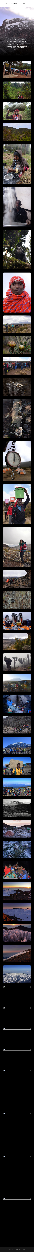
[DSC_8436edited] (17, 712)
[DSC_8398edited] (17, 691)
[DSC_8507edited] (17, 879)
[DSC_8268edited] (17, 120)
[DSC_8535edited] (17, 941)
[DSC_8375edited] (17, 312)
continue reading (19, 48)
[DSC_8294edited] (17, 226)
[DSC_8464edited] (17, 837)
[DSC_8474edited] (17, 816)
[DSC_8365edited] (17, 333)
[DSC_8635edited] (17, 1008)
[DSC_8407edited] (17, 567)
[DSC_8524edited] (17, 899)
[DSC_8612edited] (17, 438)
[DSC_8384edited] (17, 524)
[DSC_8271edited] (17, 99)
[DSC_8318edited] (17, 269)
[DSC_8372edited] (17, 481)
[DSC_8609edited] (17, 1114)
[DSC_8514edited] (17, 754)
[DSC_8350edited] (17, 608)
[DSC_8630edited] (17, 1157)
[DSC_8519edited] (17, 775)
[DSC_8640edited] (17, 1050)
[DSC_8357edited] (17, 395)
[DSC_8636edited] (17, 1071)
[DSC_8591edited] (17, 983)
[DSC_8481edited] (17, 858)
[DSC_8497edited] (17, 629)
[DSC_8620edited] (17, 1029)
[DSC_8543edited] (17, 920)
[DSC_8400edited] (17, 650)
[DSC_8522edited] (17, 962)
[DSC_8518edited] (17, 795)
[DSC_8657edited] (17, 1199)
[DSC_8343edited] (17, 140)
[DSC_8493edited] (17, 733)
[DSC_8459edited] (17, 671)
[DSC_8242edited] (17, 78)
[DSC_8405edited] (17, 587)
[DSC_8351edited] (17, 354)
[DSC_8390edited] (17, 374)
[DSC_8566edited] (17, 987)
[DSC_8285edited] (17, 183)
